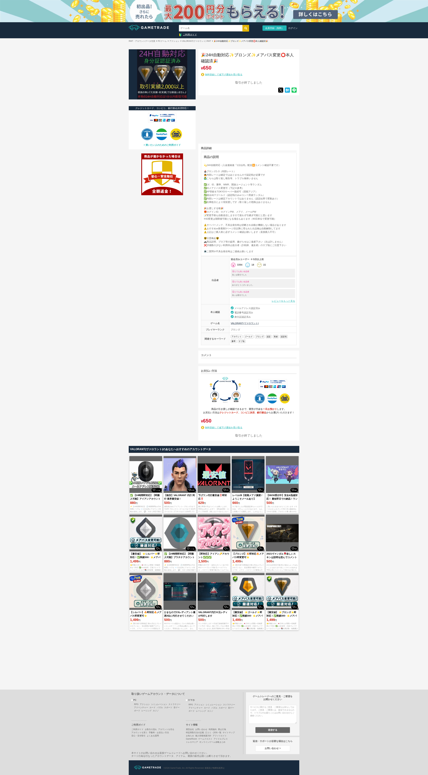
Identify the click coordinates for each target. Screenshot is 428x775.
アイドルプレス (221, 739)
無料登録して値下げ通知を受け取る (223, 74)
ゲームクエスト (205, 739)
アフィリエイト (220, 736)
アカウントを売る (166, 729)
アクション (145, 704)
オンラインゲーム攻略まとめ (212, 742)
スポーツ (168, 707)
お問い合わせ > (273, 748)
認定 (269, 336)
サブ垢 (242, 341)
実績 (276, 336)
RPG (136, 704)
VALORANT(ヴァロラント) (245, 323)
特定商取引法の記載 (195, 732)
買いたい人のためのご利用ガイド (163, 145)
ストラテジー (175, 704)
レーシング (146, 710)
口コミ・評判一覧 (213, 732)
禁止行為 (222, 729)
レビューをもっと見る (283, 301)
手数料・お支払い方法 (159, 732)
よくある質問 (153, 736)
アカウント (237, 336)
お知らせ (190, 736)
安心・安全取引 (138, 736)
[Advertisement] (223, 119)
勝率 (234, 341)
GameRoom (191, 739)
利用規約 (213, 729)
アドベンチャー (141, 707)
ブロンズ (260, 336)
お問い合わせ (201, 729)
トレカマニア (192, 742)
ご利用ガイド (190, 34)
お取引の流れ (151, 729)
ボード (137, 710)
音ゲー (177, 707)
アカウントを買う (139, 732)
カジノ (156, 710)
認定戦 (284, 336)
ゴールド (249, 336)
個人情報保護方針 (203, 736)
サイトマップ (229, 732)
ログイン (293, 28)
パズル (160, 707)
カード (152, 707)
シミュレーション (159, 704)
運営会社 (190, 729)
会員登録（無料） (274, 28)
